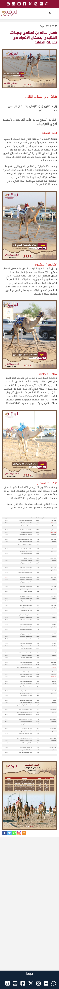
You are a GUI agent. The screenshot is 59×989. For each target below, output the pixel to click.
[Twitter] (9, 833)
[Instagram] (19, 833)
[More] (24, 833)
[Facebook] (4, 833)
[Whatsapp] (14, 833)
